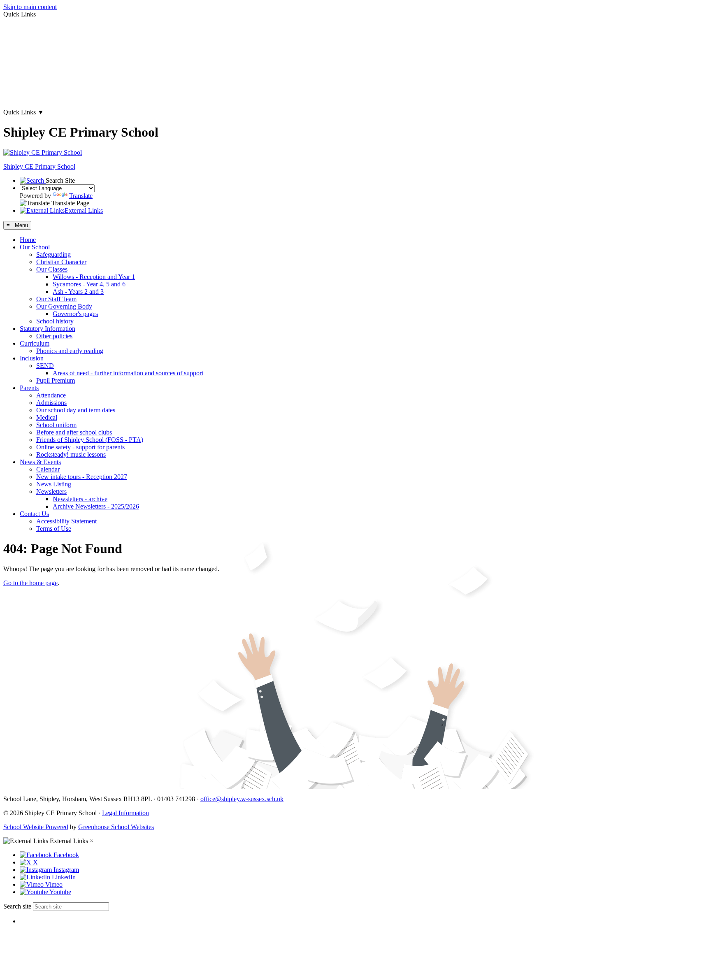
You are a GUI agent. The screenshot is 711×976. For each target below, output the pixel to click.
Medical (46, 417)
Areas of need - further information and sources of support (128, 372)
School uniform (56, 424)
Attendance (51, 395)
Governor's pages (75, 313)
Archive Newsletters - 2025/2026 (96, 506)
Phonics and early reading (69, 350)
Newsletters (51, 491)
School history (55, 321)
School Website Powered (35, 826)
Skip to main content (30, 6)
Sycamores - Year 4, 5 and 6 (89, 284)
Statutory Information (47, 328)
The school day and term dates (42, 70)
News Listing (53, 484)
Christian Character (61, 261)
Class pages (18, 42)
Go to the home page (30, 582)
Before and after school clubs (74, 432)
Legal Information (125, 812)
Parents (29, 387)
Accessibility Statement (66, 521)
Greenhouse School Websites (116, 826)
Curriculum (34, 343)
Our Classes (51, 269)
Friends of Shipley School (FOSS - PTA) (89, 439)
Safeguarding (53, 254)
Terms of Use (53, 528)
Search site (17, 906)
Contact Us (34, 513)
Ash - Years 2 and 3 (78, 291)
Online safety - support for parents (80, 447)
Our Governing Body (64, 306)
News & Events (40, 461)
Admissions (51, 402)
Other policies (54, 335)
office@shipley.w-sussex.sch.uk (241, 798)
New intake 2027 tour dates (39, 98)
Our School (35, 247)
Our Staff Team (56, 298)
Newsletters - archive (80, 498)
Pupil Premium (55, 380)
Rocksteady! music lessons (71, 454)
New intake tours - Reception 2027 (81, 476)
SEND (45, 365)
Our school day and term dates (75, 410)
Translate (81, 195)
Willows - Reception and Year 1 (94, 276)
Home (28, 239)
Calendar (48, 469)
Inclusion (32, 358)
